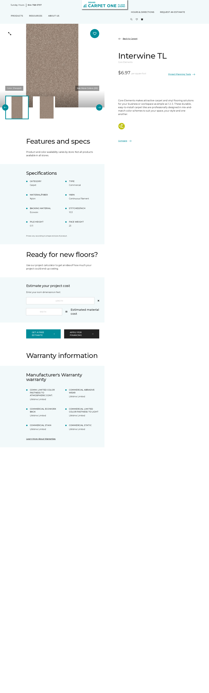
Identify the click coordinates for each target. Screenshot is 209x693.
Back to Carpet (130, 38)
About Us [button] (53, 16)
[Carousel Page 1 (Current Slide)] (17, 107)
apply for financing (76, 333)
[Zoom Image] (9, 33)
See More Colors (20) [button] (87, 88)
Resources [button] (35, 16)
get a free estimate (38, 333)
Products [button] (17, 16)
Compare (122, 141)
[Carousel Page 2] (44, 107)
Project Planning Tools (179, 74)
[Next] (99, 107)
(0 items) (142, 19)
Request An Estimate (172, 12)
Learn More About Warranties (41, 439)
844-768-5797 (35, 5)
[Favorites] (136, 20)
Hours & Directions (142, 12)
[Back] (5, 107)
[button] (131, 20)
